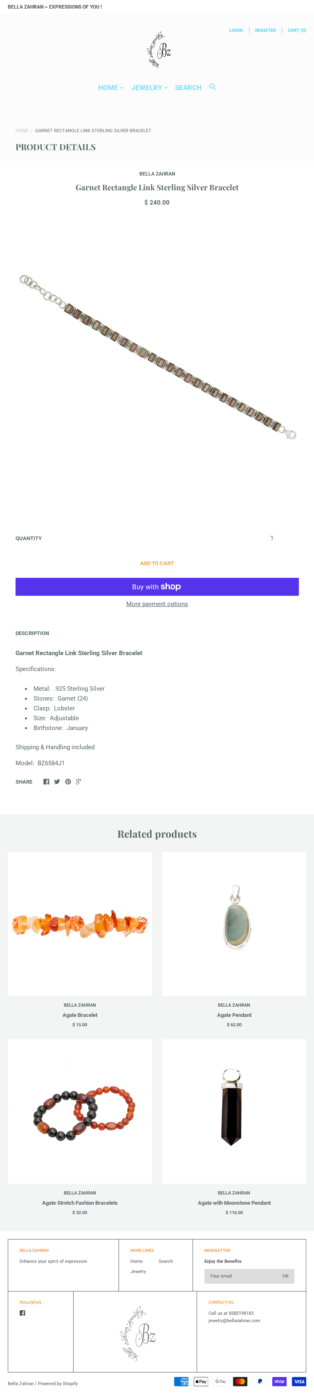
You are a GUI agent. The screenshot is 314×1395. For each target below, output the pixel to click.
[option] (156, 368)
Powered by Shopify (58, 1383)
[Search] (212, 91)
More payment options (157, 604)
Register (265, 30)
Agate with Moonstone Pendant (234, 1203)
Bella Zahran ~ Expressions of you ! (55, 7)
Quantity (29, 538)
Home (22, 130)
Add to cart (157, 563)
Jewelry (138, 1271)
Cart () (297, 30)
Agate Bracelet (80, 1015)
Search (188, 87)
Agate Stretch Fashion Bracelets (80, 1203)
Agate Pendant (234, 1015)
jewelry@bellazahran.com (234, 1320)
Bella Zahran (157, 174)
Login (236, 30)
